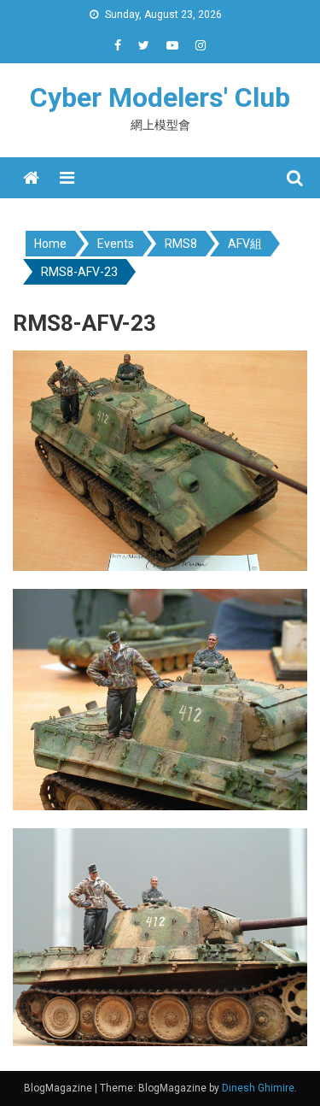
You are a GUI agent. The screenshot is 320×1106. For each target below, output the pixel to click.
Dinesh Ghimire (258, 1088)
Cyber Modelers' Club (160, 97)
